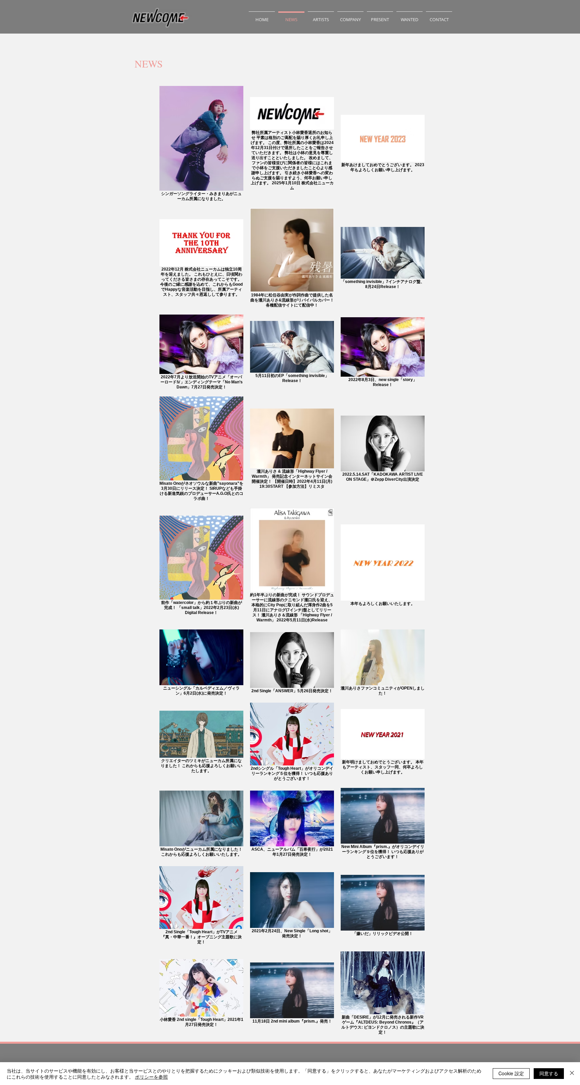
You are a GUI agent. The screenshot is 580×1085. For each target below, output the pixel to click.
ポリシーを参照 (151, 1076)
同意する (548, 1073)
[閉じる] (572, 1074)
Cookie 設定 (511, 1073)
